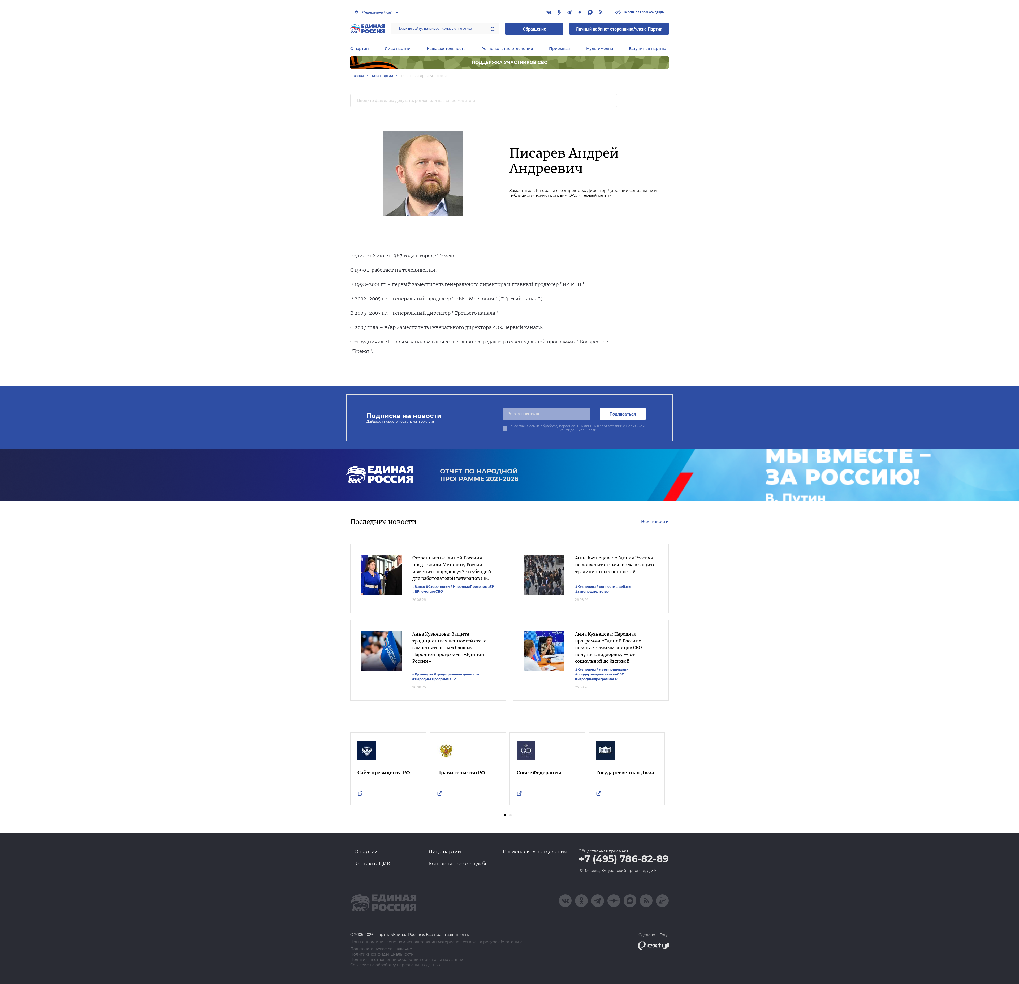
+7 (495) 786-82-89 (623, 859)
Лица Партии (381, 76)
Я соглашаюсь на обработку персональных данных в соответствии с (578, 428)
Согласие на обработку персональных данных (395, 965)
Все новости (655, 521)
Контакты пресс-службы (459, 864)
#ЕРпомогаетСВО (427, 591)
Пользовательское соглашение (381, 949)
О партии (359, 48)
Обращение (534, 29)
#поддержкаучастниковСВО (599, 674)
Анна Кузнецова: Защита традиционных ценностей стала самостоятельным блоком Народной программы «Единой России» (449, 647)
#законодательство (592, 591)
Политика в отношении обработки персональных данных (406, 959)
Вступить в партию (647, 48)
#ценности (606, 587)
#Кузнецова (585, 587)
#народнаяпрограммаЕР (596, 679)
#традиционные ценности (456, 674)
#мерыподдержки (613, 669)
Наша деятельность (446, 48)
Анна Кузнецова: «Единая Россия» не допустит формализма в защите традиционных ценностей (615, 564)
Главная (357, 76)
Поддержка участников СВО (509, 62)
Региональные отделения (507, 48)
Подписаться (623, 414)
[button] (505, 815)
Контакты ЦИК (372, 864)
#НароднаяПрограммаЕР (472, 587)
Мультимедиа (599, 48)
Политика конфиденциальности (382, 954)
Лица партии (398, 48)
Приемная (559, 48)
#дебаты (623, 587)
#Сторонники (438, 587)
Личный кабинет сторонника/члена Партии (619, 29)
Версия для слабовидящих (643, 12)
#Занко (418, 587)
